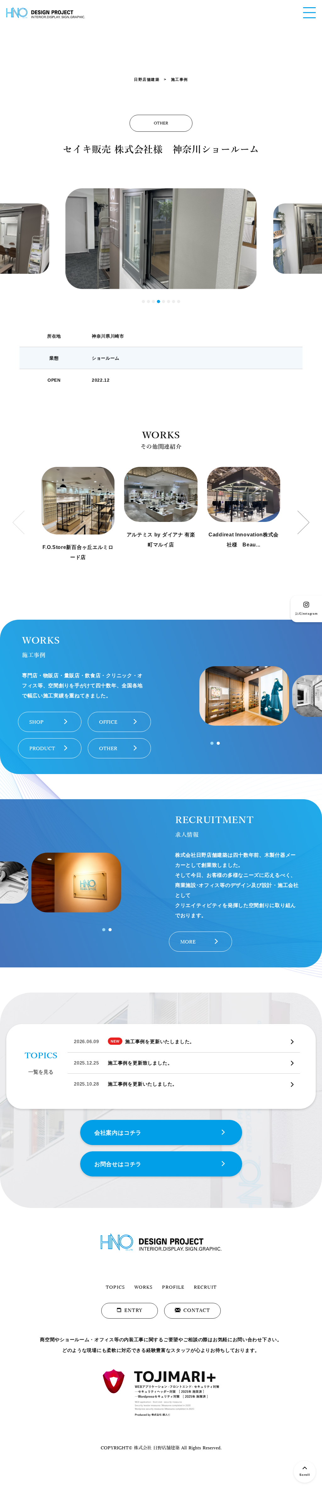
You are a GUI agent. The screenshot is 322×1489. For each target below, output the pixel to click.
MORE (188, 941)
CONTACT (196, 1310)
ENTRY (133, 1310)
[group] (78, 514)
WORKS (143, 1287)
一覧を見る (40, 1072)
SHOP (36, 722)
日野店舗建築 (147, 79)
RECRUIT (205, 1287)
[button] (143, 301)
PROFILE (173, 1287)
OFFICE (108, 722)
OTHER (108, 748)
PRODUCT (42, 748)
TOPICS (115, 1287)
